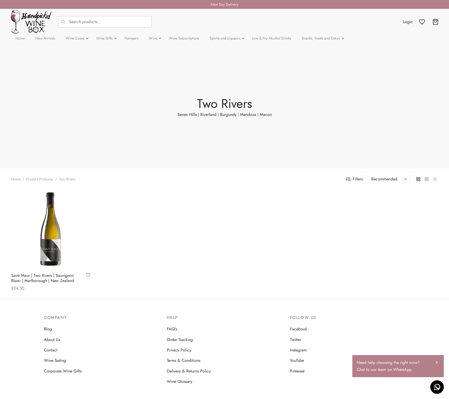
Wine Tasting (55, 360)
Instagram (298, 350)
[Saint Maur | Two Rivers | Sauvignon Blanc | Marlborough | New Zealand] (50, 229)
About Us (52, 340)
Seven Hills (187, 114)
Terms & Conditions (183, 360)
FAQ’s (172, 329)
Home (16, 179)
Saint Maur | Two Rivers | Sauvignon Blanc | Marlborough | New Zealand (42, 277)
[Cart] (435, 22)
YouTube (297, 360)
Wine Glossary (179, 381)
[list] (435, 179)
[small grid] (427, 179)
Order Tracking (180, 340)
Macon (266, 114)
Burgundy (228, 114)
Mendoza (248, 114)
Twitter (295, 340)
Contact (50, 350)
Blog (48, 329)
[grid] (418, 179)
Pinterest (297, 371)
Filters (358, 179)
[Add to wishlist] (88, 275)
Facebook (298, 329)
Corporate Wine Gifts (63, 371)
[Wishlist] (422, 22)
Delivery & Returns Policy (189, 371)
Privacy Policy (179, 350)
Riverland (208, 114)
